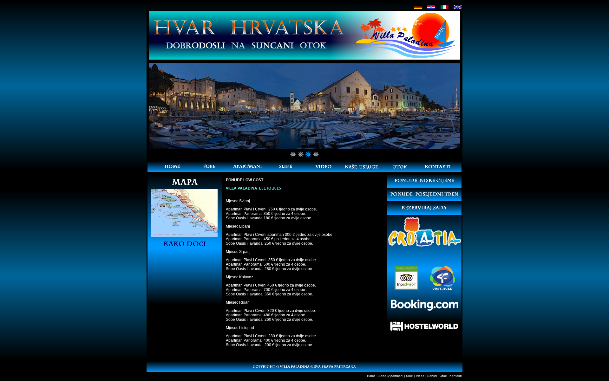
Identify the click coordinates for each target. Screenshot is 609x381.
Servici (432, 376)
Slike (409, 376)
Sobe (382, 376)
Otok (443, 376)
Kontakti (455, 376)
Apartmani (395, 376)
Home (371, 376)
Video (420, 376)
